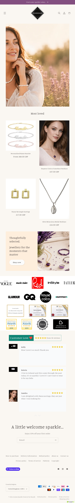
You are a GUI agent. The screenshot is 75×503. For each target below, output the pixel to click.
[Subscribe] (55, 440)
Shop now (17, 262)
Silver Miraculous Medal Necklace (54, 222)
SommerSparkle (18, 497)
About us (55, 456)
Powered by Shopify (29, 497)
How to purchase (12, 456)
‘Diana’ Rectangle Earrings (21, 212)
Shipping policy (64, 499)
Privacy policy (21, 461)
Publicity (46, 461)
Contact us (64, 456)
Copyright (55, 461)
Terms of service (34, 461)
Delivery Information (29, 456)
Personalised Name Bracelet (21, 153)
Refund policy (44, 456)
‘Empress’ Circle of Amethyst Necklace (54, 169)
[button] (4, 13)
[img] (40, 338)
